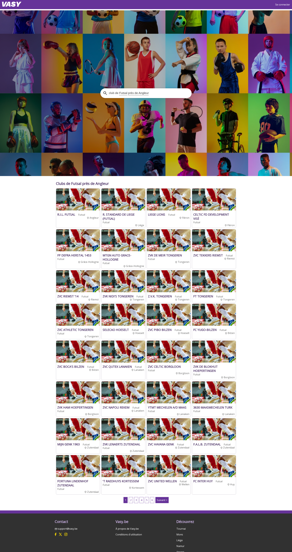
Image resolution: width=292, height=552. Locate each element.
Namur (180, 546)
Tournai (181, 528)
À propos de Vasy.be (127, 528)
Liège (179, 540)
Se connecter (282, 4)
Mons (179, 534)
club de (128, 93)
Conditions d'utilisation (129, 534)
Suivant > (162, 500)
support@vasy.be (67, 528)
